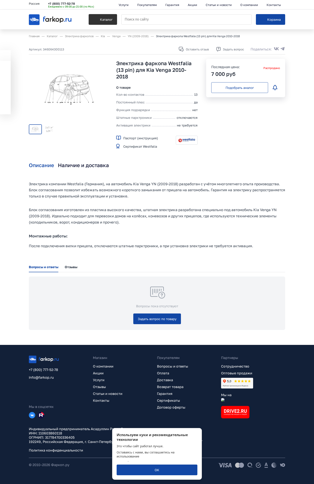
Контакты (101, 400)
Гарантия (164, 393)
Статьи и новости (107, 393)
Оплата (163, 373)
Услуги (98, 380)
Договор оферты (171, 407)
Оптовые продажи (236, 373)
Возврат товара (170, 387)
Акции (98, 373)
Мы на (226, 395)
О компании (103, 366)
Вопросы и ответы (172, 366)
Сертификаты (168, 400)
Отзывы (99, 387)
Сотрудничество (235, 366)
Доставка (165, 380)
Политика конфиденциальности (56, 450)
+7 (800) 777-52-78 (61, 3)
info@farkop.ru (41, 377)
